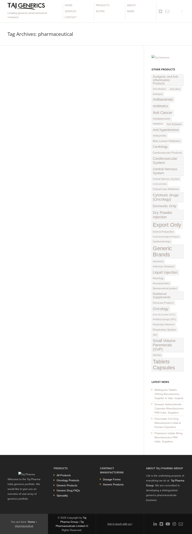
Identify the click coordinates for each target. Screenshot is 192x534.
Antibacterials (163, 99)
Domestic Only (164, 206)
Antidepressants (161, 118)
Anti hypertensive (166, 130)
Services (70, 11)
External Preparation (163, 231)
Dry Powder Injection (162, 215)
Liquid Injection (165, 272)
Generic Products (67, 485)
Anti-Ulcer (175, 89)
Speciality (62, 495)
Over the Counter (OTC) (164, 314)
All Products (64, 475)
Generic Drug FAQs (68, 490)
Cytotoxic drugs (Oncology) (166, 197)
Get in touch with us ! (119, 523)
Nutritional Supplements (161, 295)
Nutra (100, 11)
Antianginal (158, 94)
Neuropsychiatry (161, 283)
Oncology (161, 309)
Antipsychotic (159, 135)
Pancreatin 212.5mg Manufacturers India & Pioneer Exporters (167, 423)
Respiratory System (164, 329)
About (131, 5)
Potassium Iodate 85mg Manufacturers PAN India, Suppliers (168, 437)
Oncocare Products (163, 302)
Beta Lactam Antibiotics (166, 140)
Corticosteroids (160, 184)
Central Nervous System (165, 171)
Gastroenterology (161, 241)
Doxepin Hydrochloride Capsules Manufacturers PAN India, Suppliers (169, 408)
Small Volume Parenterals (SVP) (164, 345)
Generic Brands (162, 251)
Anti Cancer (162, 113)
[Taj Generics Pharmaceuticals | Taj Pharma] (26, 7)
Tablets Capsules (164, 365)
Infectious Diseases (163, 266)
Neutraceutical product (165, 288)
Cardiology (160, 146)
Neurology (158, 278)
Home (69, 5)
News (130, 11)
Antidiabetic (158, 124)
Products (103, 5)
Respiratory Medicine (164, 324)
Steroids (157, 355)
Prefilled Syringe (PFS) (164, 319)
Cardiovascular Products (167, 152)
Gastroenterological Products (166, 237)
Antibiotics (160, 106)
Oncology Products (68, 480)
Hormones (158, 261)
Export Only (167, 225)
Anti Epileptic (174, 124)
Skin (155, 335)
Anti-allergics (159, 89)
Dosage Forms (112, 479)
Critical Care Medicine (166, 189)
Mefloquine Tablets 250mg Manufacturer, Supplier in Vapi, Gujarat (168, 394)
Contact (71, 17)
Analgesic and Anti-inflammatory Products (166, 80)
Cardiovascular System (165, 161)
